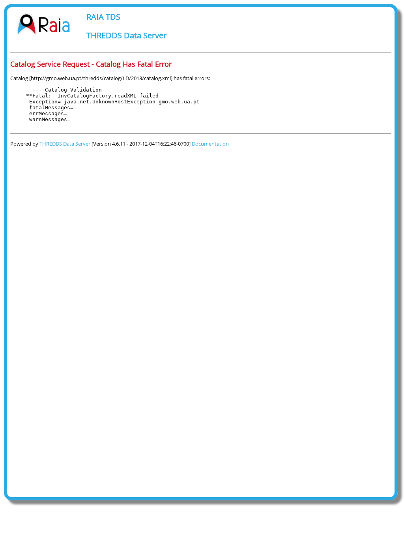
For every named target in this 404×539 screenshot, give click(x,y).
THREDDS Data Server (126, 35)
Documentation (210, 143)
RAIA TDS (103, 16)
